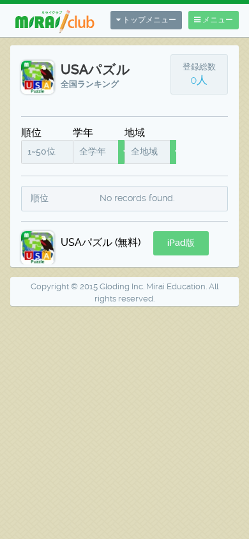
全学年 (92, 151)
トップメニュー (148, 19)
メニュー (216, 19)
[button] (181, 243)
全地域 (144, 151)
